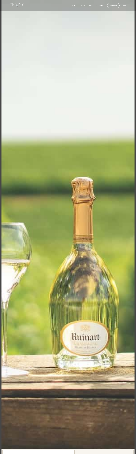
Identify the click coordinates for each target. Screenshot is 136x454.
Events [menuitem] (99, 5)
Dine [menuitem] (83, 5)
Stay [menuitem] (74, 5)
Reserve (113, 5)
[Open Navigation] (124, 5)
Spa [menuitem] (90, 5)
